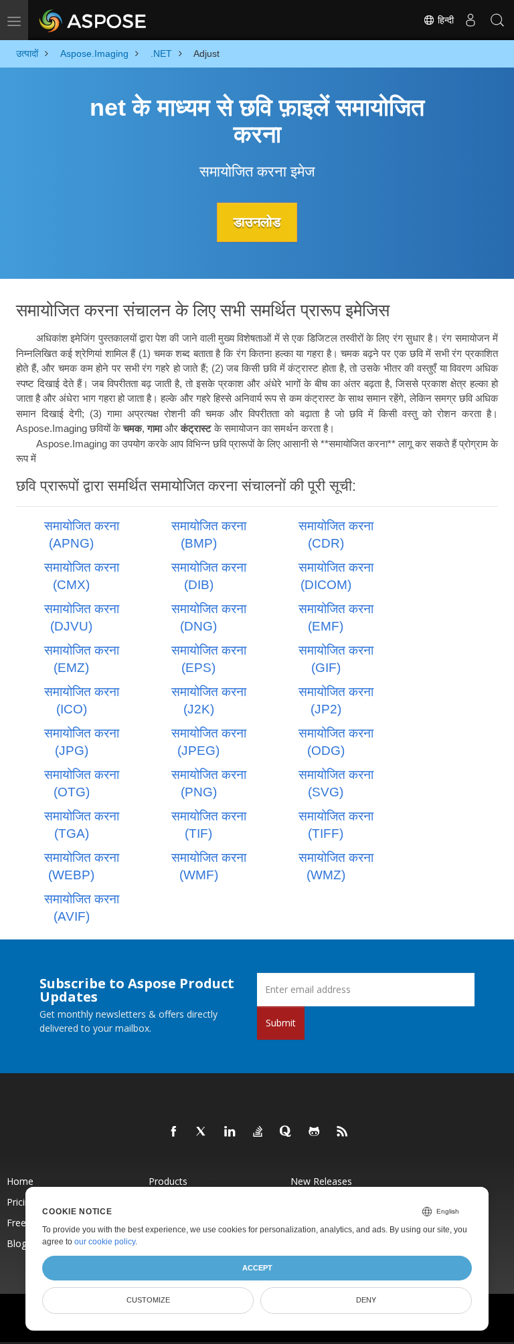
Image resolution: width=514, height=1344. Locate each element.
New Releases (321, 1181)
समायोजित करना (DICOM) (335, 576)
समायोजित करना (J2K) (208, 700)
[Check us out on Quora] (286, 1132)
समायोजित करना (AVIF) (81, 907)
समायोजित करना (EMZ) (81, 659)
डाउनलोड (257, 222)
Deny (366, 1300)
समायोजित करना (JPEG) (208, 742)
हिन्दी (444, 20)
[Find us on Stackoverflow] (258, 1132)
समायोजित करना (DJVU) (81, 617)
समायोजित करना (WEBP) (81, 866)
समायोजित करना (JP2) (335, 700)
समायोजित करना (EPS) (208, 659)
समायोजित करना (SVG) (335, 783)
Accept (257, 1268)
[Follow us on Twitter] (202, 1132)
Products (168, 1181)
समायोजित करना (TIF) (208, 825)
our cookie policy (104, 1241)
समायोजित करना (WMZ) (335, 866)
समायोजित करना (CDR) (335, 534)
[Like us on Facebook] (174, 1132)
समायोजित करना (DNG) (208, 617)
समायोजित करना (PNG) (208, 783)
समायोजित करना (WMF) (208, 866)
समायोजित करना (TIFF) (335, 825)
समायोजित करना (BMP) (208, 534)
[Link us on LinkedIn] (230, 1132)
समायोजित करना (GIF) (335, 659)
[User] (470, 20)
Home (20, 1181)
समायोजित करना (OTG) (81, 783)
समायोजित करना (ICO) (81, 700)
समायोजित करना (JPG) (81, 742)
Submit (281, 1022)
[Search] (497, 20)
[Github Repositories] (314, 1132)
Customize (148, 1300)
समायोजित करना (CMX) (81, 576)
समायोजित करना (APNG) (81, 534)
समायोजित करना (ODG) (335, 742)
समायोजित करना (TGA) (81, 825)
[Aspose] (93, 20)
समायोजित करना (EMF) (335, 617)
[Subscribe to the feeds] (342, 1132)
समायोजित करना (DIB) (208, 576)
